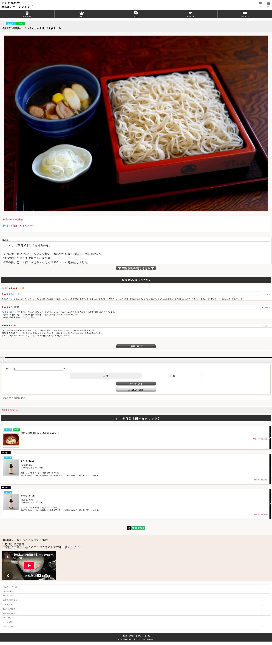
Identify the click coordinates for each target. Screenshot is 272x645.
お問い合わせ (8, 626)
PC (148, 635)
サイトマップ (8, 617)
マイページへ (8, 595)
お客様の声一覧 (136, 346)
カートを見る (8, 591)
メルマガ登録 (8, 622)
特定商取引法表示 (10, 609)
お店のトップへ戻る (11, 586)
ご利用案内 (7, 604)
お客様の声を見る (10, 600)
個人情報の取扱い (10, 613)
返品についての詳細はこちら (14, 398)
